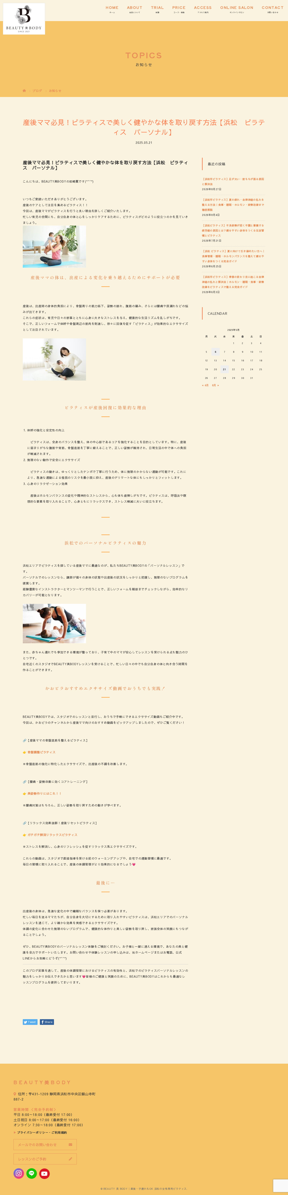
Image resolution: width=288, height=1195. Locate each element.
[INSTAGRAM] (18, 1173)
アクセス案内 (203, 12)
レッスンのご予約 (32, 1159)
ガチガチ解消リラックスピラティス (53, 835)
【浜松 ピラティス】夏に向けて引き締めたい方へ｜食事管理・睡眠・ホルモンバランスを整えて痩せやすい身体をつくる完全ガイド (233, 256)
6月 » (215, 385)
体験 (157, 12)
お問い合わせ (273, 12)
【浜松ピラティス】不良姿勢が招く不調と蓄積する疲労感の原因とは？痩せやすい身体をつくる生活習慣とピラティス (233, 230)
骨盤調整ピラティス (42, 752)
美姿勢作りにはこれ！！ (45, 793)
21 (224, 369)
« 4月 (205, 385)
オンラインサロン (237, 12)
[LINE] (31, 1173)
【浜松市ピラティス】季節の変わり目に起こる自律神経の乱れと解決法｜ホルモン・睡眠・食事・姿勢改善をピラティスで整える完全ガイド (233, 282)
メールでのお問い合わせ (37, 1144)
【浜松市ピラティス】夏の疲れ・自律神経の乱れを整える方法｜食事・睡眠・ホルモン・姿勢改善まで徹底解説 (233, 204)
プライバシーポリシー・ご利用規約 (42, 1132)
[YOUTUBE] (44, 1173)
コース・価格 (179, 12)
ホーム (112, 12)
